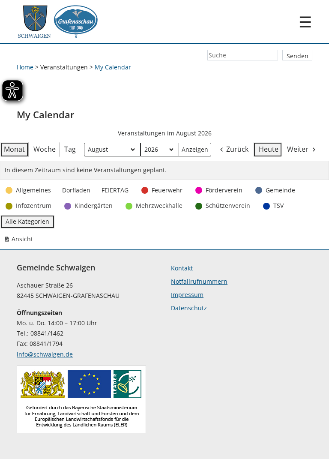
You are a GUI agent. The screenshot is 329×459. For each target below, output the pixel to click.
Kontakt (182, 268)
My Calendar (113, 67)
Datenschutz (189, 308)
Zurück (237, 149)
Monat (14, 149)
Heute (268, 149)
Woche (44, 149)
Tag (70, 149)
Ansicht (20, 240)
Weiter (297, 149)
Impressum (187, 295)
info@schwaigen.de (45, 354)
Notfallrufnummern (199, 281)
